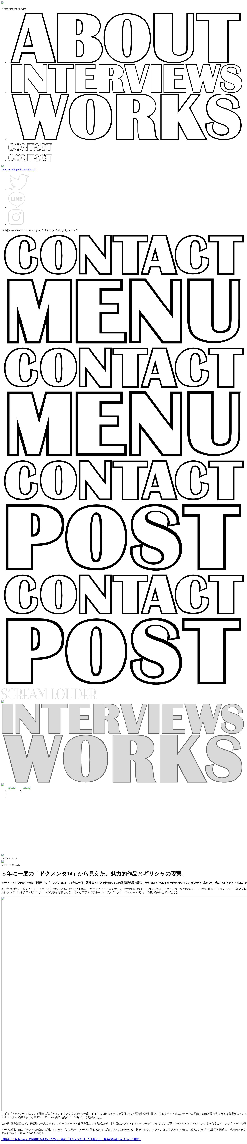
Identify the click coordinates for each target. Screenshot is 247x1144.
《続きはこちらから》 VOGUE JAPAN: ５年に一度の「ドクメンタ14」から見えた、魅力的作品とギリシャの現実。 (71, 1139)
